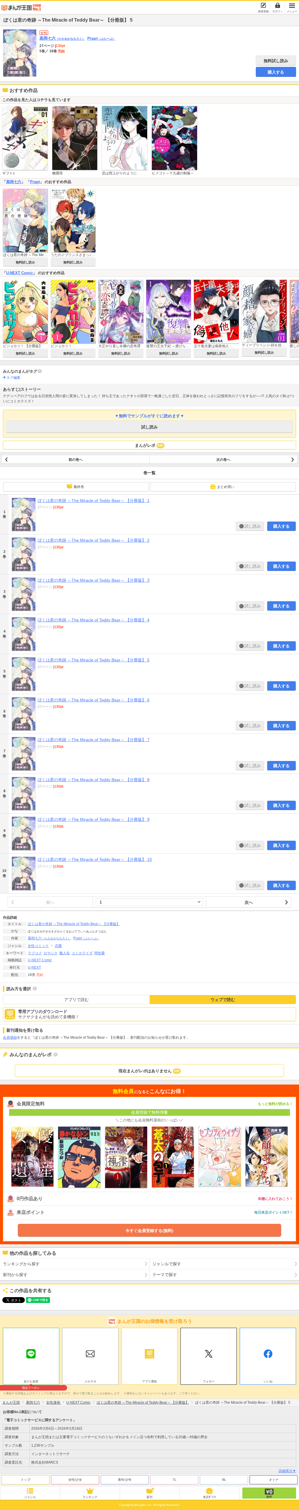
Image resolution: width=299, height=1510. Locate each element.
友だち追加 (31, 1382)
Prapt (101, 38)
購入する (276, 72)
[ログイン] (278, 5)
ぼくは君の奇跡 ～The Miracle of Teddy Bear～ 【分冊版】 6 (94, 700)
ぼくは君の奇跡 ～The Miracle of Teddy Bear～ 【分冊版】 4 (94, 620)
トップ (25, 1479)
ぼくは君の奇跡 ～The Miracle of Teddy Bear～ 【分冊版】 (74, 924)
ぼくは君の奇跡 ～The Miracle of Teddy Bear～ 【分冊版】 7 (94, 739)
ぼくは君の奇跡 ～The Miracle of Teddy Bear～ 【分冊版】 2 (94, 540)
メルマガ (90, 1381)
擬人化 (64, 953)
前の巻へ (76, 460)
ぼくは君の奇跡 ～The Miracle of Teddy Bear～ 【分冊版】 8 (94, 779)
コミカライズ (82, 953)
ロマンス (51, 953)
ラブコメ (35, 953)
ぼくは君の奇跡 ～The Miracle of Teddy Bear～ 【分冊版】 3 (94, 580)
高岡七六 (62, 38)
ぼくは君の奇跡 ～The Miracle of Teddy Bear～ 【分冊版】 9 (94, 819)
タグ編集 (13, 378)
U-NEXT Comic (19, 273)
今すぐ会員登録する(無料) (149, 1230)
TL (174, 1479)
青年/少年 (125, 1479)
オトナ (274, 1479)
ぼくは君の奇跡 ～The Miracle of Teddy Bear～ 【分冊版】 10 (95, 859)
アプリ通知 (149, 1381)
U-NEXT (34, 967)
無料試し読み (276, 60)
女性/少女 (75, 1479)
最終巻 (79, 487)
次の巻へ (223, 460)
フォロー (209, 1381)
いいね (268, 1381)
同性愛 (99, 953)
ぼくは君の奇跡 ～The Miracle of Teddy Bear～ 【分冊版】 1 (94, 500)
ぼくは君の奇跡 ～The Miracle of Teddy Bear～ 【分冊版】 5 (94, 660)
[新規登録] (263, 5)
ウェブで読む (223, 999)
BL (224, 1479)
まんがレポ (149, 445)
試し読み (149, 427)
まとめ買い (225, 487)
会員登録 (10, 1037)
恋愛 (58, 946)
